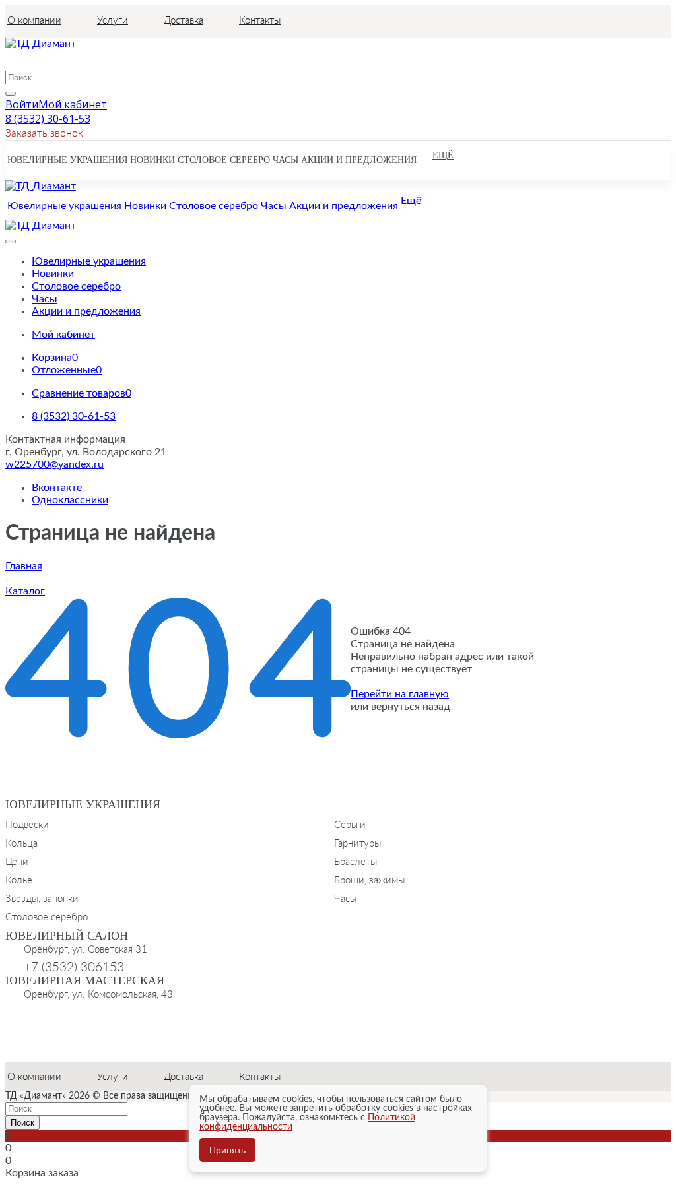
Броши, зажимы (369, 879)
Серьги (350, 824)
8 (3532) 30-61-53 (47, 119)
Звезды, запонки (42, 898)
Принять (227, 1150)
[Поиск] (10, 94)
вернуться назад (410, 706)
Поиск (22, 1123)
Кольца (21, 843)
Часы (345, 898)
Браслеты (355, 861)
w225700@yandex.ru (54, 464)
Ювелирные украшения (82, 804)
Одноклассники (70, 500)
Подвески (27, 824)
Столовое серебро (46, 916)
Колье (18, 879)
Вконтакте (57, 487)
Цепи (16, 861)
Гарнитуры (357, 843)
